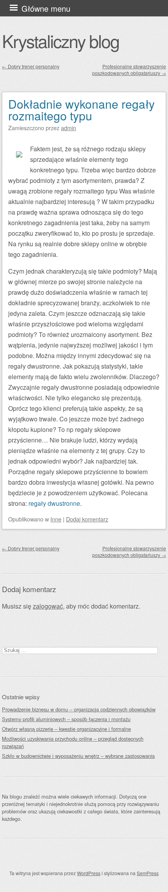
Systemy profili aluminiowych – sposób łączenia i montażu (66, 719)
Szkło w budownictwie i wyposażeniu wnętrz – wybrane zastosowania (78, 755)
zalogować (48, 606)
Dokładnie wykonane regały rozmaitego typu (81, 109)
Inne (55, 519)
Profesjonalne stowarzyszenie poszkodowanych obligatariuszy (129, 69)
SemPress (148, 873)
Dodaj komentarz (87, 519)
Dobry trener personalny (30, 66)
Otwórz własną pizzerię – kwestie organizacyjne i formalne (66, 729)
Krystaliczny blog (60, 40)
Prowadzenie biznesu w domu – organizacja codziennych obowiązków (78, 709)
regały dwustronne (54, 503)
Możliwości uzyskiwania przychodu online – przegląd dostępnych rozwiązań (72, 742)
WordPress (88, 873)
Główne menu (45, 8)
